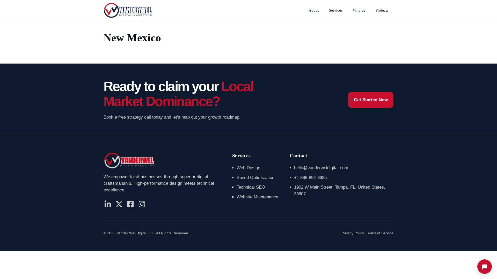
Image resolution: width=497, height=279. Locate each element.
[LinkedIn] (108, 204)
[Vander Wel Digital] (128, 10)
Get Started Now (371, 99)
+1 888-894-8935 (310, 177)
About (314, 10)
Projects (382, 10)
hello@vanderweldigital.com (321, 167)
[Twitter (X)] (119, 204)
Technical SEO (251, 187)
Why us (359, 10)
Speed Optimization (255, 177)
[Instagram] (142, 204)
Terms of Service (379, 233)
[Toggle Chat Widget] (484, 266)
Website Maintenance (257, 197)
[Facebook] (130, 204)
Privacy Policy (352, 233)
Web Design (248, 167)
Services (335, 10)
